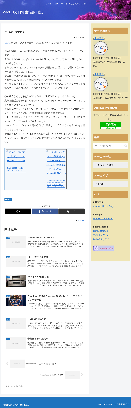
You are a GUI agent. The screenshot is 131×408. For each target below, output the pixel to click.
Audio (9, 199)
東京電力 (99, 38)
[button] (71, 211)
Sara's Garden (100, 231)
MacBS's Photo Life (103, 218)
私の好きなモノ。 (102, 239)
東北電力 (99, 74)
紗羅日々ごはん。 (102, 235)
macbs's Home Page (103, 206)
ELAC (7, 42)
